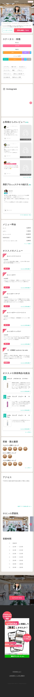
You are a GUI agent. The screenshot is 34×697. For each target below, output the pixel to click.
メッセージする (7, 30)
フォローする (18, 598)
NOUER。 (17, 1)
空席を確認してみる (23, 30)
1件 (30, 184)
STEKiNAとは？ (17, 671)
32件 (26, 122)
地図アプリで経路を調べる (24, 506)
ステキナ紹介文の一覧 (25, 215)
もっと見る (27, 432)
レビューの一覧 (26, 177)
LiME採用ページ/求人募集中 (17, 675)
